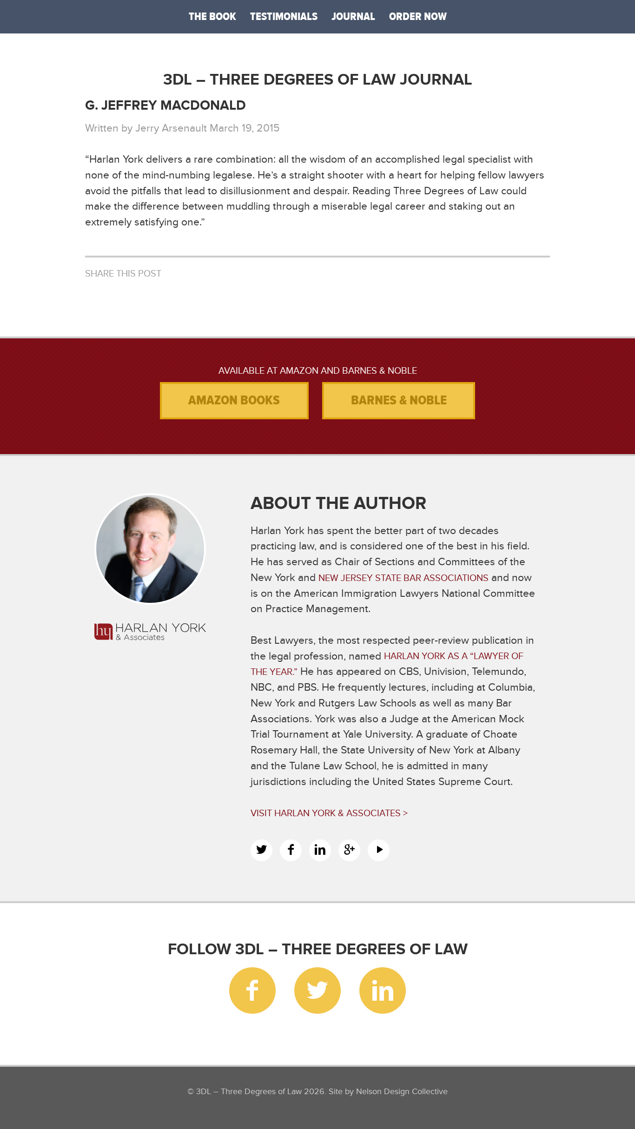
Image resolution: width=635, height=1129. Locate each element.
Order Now (418, 16)
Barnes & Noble (399, 400)
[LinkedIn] (382, 990)
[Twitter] (317, 990)
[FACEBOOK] (291, 850)
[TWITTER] (261, 850)
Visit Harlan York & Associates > (329, 813)
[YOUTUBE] (379, 850)
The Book (212, 16)
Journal (353, 16)
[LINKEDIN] (320, 850)
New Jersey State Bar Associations (403, 578)
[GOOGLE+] (349, 850)
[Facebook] (252, 990)
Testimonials (284, 16)
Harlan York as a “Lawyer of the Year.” (387, 664)
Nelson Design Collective (402, 1091)
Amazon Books (234, 400)
